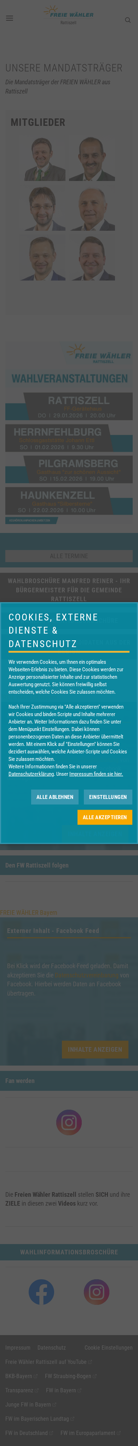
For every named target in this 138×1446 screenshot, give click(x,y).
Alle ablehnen (55, 797)
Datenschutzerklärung (31, 774)
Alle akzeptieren (105, 817)
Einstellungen (108, 797)
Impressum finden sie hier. (96, 774)
